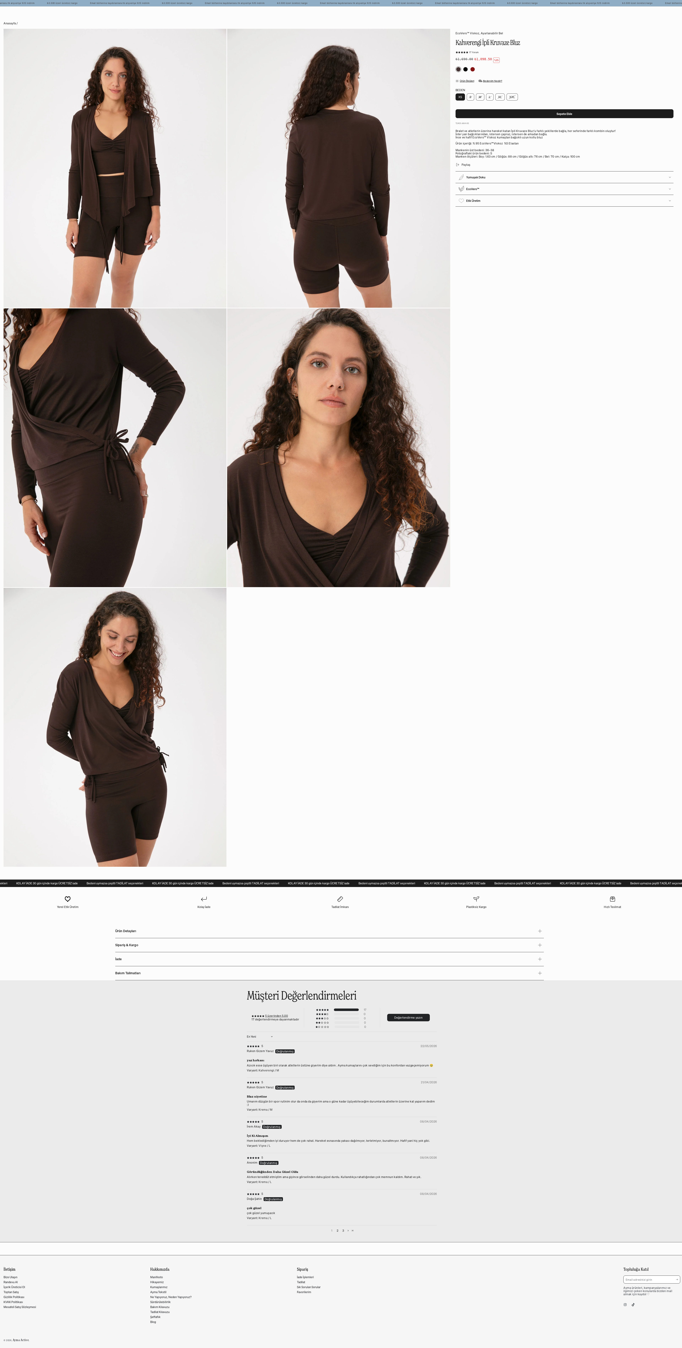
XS (461, 98)
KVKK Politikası (13, 1302)
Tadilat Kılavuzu (160, 1312)
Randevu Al (11, 1282)
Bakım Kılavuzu (159, 1307)
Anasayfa (10, 23)
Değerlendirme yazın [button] (408, 1017)
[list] (340, 903)
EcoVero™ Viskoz (467, 33)
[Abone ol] (678, 1279)
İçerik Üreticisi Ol (14, 1287)
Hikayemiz (157, 1282)
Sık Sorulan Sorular (309, 1287)
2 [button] (338, 1230)
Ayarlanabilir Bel (492, 33)
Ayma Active (21, 1340)
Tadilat (301, 1282)
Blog (153, 1322)
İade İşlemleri (305, 1277)
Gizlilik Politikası (14, 1297)
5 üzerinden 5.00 (276, 1015)
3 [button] (343, 1230)
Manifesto (156, 1277)
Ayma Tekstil (158, 1292)
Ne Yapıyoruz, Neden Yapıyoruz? (170, 1297)
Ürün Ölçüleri (467, 81)
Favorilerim (304, 1292)
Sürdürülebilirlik (160, 1302)
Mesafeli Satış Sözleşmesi (20, 1307)
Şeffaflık (155, 1317)
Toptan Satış (11, 1292)
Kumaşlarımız (158, 1287)
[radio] (458, 69)
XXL (513, 98)
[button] (462, 52)
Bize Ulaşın (10, 1277)
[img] (255, 1046)
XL (501, 98)
